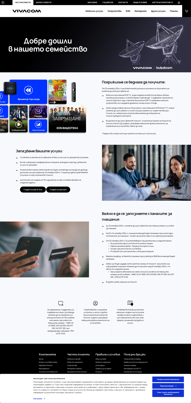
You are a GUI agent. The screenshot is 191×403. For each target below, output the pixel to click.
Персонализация (167, 386)
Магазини (92, 2)
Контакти (123, 2)
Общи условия (140, 2)
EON (128, 11)
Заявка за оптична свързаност (136, 362)
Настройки (37, 399)
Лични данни (100, 365)
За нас (41, 359)
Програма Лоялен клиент (77, 372)
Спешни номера (130, 365)
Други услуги (158, 11)
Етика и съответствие (48, 362)
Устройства (114, 11)
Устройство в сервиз (132, 359)
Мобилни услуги (94, 11)
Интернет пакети (74, 369)
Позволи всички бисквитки (168, 379)
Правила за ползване (103, 369)
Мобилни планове (73, 359)
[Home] (26, 11)
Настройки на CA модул (133, 372)
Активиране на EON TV (132, 369)
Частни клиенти (23, 2)
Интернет (141, 11)
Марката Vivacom (45, 365)
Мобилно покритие (103, 362)
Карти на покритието (162, 2)
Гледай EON (107, 2)
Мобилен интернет (75, 362)
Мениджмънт (44, 369)
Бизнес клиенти (43, 2)
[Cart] (186, 11)
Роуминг (99, 372)
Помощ (174, 11)
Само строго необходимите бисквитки (168, 393)
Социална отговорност (48, 372)
